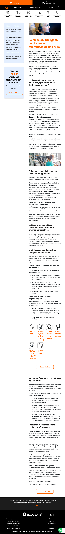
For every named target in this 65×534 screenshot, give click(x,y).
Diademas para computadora (13, 518)
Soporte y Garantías (35, 7)
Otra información (51, 523)
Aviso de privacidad (51, 526)
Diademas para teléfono (13, 523)
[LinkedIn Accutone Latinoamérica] (51, 514)
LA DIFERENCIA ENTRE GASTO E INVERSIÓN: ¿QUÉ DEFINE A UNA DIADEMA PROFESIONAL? (13, 31)
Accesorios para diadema (13, 528)
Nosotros (51, 521)
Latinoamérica (17, 7)
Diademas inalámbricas (13, 526)
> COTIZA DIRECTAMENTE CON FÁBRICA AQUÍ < (42, 484)
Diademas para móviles (13, 521)
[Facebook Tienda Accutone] (54, 514)
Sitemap (51, 528)
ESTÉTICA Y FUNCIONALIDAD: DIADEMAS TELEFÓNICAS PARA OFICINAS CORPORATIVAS (13, 42)
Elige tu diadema (44, 367)
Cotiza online (14, 93)
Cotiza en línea (45, 491)
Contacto (50, 7)
